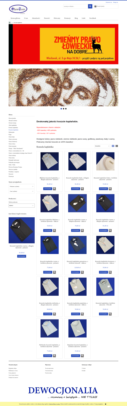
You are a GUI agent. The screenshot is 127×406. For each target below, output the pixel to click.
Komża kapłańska (13, 127)
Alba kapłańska (13, 125)
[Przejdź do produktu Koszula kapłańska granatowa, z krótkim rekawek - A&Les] (77, 247)
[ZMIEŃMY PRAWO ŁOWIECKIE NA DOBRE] (63, 44)
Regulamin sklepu (13, 368)
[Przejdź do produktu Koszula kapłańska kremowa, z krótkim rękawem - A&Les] (105, 247)
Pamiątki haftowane (14, 160)
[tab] (61, 108)
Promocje (11, 176)
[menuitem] (15, 18)
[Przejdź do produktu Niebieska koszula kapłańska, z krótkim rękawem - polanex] (49, 331)
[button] (54, 188)
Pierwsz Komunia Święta (15, 167)
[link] (63, 87)
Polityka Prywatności (13, 377)
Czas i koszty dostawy (14, 375)
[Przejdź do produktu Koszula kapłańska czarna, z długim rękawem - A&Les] (77, 205)
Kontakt (83, 370)
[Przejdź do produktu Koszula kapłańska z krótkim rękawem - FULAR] (105, 289)
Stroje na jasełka (13, 169)
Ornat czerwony (13, 139)
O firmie (84, 368)
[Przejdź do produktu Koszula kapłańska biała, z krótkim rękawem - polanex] (105, 164)
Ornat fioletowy (13, 141)
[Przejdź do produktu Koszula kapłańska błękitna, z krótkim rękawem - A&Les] (49, 205)
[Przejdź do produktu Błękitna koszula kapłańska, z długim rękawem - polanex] (49, 164)
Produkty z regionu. (14, 171)
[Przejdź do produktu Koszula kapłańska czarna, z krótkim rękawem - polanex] (49, 247)
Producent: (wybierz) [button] (14, 186)
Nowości (11, 174)
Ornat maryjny (12, 146)
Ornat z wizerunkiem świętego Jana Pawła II (20, 153)
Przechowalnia (48, 373)
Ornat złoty (12, 158)
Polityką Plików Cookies (54, 404)
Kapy (10, 134)
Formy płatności (12, 373)
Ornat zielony (12, 155)
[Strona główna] (18, 9)
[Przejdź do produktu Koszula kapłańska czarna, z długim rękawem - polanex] (105, 205)
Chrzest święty (12, 123)
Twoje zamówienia (49, 368)
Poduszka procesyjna (14, 162)
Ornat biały (12, 137)
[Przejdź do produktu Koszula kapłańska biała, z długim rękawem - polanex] (77, 164)
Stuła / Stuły (12, 164)
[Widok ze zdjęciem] (113, 146)
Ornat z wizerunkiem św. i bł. (16, 151)
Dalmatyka (11, 132)
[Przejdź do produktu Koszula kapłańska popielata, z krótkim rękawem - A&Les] (77, 289)
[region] (63, 87)
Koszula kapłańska (13, 130)
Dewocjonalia (12, 118)
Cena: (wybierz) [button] (13, 191)
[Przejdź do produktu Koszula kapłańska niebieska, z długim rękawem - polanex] (49, 289)
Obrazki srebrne (13, 120)
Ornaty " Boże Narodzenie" (16, 148)
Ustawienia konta (49, 370)
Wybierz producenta (13, 202)
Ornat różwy (12, 144)
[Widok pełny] (116, 146)
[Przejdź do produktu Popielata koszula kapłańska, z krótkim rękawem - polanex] (77, 331)
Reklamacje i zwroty (13, 370)
